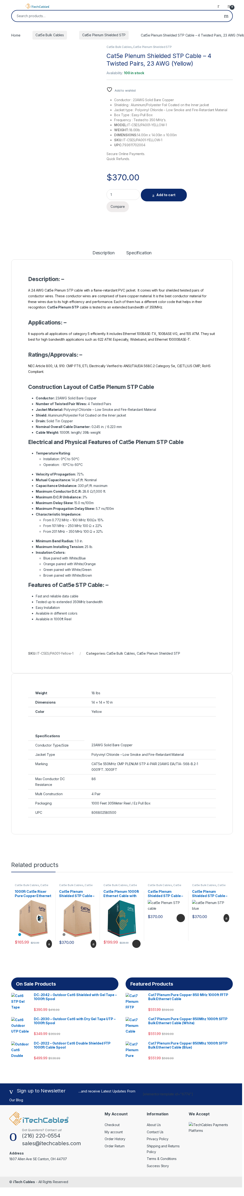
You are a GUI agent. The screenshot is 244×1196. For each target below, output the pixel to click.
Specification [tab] (139, 253)
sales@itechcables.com (51, 1143)
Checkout (112, 1125)
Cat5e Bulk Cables (50, 35)
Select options (135, 944)
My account (114, 1132)
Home (15, 35)
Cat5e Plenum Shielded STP (104, 35)
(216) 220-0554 (41, 1136)
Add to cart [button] (49, 944)
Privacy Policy (157, 1139)
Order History (115, 1139)
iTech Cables (24, 1182)
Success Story (158, 1166)
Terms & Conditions (162, 1159)
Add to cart (165, 195)
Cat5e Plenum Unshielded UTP (120, 886)
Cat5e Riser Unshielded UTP (31, 886)
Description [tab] (103, 253)
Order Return (115, 1146)
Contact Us (155, 1132)
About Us (154, 1125)
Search (226, 15)
